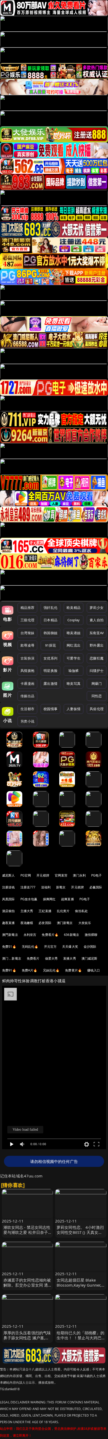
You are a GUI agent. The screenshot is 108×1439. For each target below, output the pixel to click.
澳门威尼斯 (90, 958)
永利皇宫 (30, 934)
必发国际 (45, 923)
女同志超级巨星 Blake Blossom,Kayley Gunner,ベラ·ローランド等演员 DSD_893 (79, 1287)
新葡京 (61, 887)
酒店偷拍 (8, 911)
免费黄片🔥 (73, 970)
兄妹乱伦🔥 (51, 970)
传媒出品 (27, 696)
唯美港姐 (73, 633)
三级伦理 (27, 620)
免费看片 (33, 958)
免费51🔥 (9, 946)
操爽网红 (49, 899)
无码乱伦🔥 (30, 946)
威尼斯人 (8, 875)
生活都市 (27, 708)
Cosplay (73, 620)
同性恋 (96, 696)
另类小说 (27, 721)
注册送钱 (8, 887)
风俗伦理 (97, 708)
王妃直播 (45, 911)
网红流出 (73, 645)
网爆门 (96, 683)
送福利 (46, 887)
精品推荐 (27, 607)
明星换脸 (50, 670)
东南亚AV (96, 633)
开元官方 (50, 946)
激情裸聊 (91, 934)
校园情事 (50, 708)
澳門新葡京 (10, 934)
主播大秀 (26, 911)
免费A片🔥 (29, 970)
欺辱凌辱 (27, 645)
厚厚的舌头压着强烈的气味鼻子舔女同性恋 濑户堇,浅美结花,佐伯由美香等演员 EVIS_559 (27, 1340)
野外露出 (97, 645)
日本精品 (50, 620)
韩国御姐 (50, 633)
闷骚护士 (97, 670)
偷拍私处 (81, 911)
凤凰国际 (8, 899)
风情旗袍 (27, 670)
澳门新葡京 (65, 923)
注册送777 (28, 887)
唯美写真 (73, 683)
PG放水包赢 (28, 899)
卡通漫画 (27, 683)
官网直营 (61, 875)
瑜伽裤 (73, 670)
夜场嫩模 (26, 923)
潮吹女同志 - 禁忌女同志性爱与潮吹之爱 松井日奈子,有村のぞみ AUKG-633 (27, 1232)
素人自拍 (97, 620)
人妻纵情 (73, 708)
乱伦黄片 (63, 911)
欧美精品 (73, 607)
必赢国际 (95, 887)
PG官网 (25, 875)
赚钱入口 (93, 970)
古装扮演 (27, 658)
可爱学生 (73, 658)
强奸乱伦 (50, 607)
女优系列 (50, 658)
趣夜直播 (8, 923)
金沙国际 (90, 946)
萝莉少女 (97, 607)
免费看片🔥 (50, 934)
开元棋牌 (42, 875)
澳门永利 (79, 875)
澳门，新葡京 (11, 958)
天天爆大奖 (70, 946)
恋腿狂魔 (97, 658)
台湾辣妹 (27, 633)
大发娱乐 (84, 923)
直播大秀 (69, 958)
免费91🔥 (9, 970)
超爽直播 (67, 899)
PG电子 (96, 875)
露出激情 (50, 683)
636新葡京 (71, 934)
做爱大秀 (51, 958)
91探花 (50, 645)
